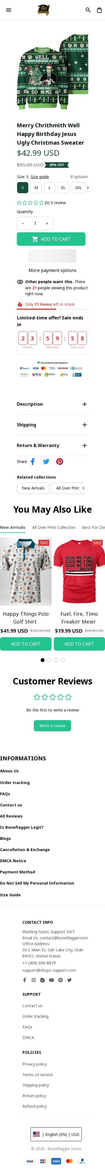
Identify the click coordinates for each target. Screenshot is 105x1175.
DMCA (28, 1037)
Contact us (32, 1005)
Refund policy (34, 1106)
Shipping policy (35, 1085)
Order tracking (35, 1016)
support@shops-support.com (49, 970)
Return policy (34, 1095)
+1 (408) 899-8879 (39, 963)
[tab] (42, 660)
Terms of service (37, 1074)
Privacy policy (34, 1064)
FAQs (27, 1027)
